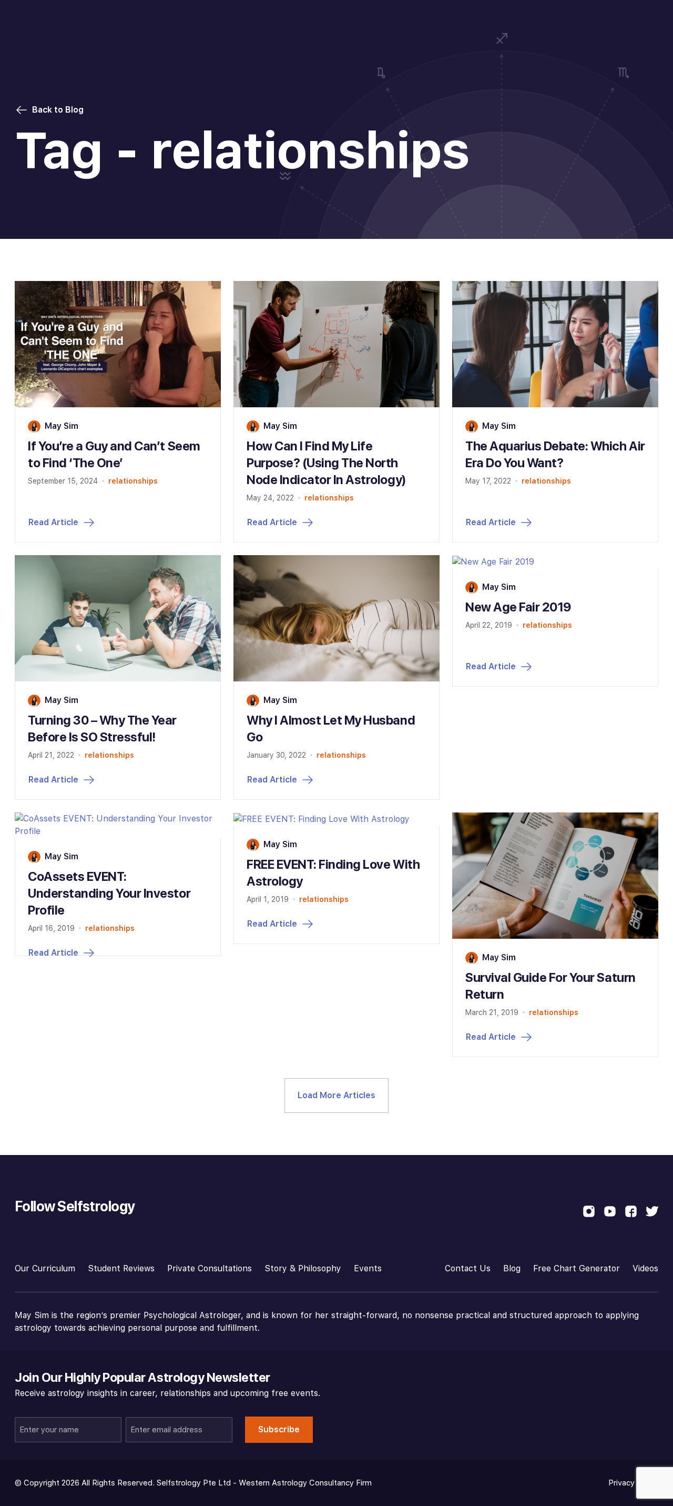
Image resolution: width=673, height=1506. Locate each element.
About (453, 20)
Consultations (261, 20)
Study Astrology (178, 20)
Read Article (53, 522)
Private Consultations (209, 1268)
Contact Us (468, 1268)
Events (368, 1268)
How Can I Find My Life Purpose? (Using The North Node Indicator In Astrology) (326, 462)
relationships (133, 481)
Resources (397, 20)
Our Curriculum (45, 1268)
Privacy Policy (633, 1483)
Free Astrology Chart (607, 20)
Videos (645, 1268)
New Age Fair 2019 (518, 607)
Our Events (331, 20)
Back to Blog (58, 110)
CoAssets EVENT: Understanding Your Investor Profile (109, 893)
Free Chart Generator (576, 1268)
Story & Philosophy (302, 1268)
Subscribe (279, 1429)
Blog (512, 1268)
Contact (504, 20)
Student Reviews (121, 1268)
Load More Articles (336, 1095)
